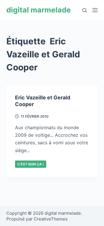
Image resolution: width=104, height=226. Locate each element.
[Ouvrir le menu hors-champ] (95, 10)
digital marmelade (38, 10)
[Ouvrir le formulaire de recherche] (84, 10)
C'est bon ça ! (30, 164)
